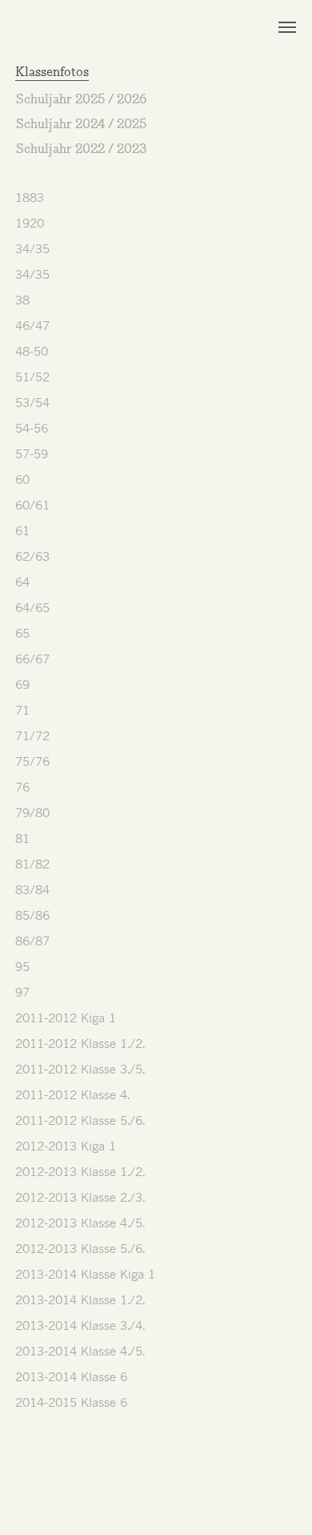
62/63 (32, 556)
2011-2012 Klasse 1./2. (80, 1043)
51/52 (32, 376)
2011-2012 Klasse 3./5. (80, 1069)
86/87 (32, 940)
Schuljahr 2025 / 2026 (81, 100)
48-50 (31, 351)
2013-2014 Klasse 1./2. (80, 1299)
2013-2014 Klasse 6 (71, 1376)
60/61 (32, 505)
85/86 (32, 915)
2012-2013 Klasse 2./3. (80, 1197)
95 (22, 966)
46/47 (32, 325)
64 (22, 581)
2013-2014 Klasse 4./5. (80, 1351)
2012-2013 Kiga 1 (65, 1145)
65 (22, 633)
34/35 (32, 248)
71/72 (32, 735)
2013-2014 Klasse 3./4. (80, 1325)
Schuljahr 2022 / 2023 (81, 150)
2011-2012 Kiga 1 (65, 1017)
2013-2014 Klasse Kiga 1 (85, 1274)
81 (22, 838)
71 (22, 710)
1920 (29, 223)
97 (22, 992)
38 (22, 299)
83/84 (32, 889)
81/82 (32, 863)
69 (22, 684)
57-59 (31, 453)
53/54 (32, 402)
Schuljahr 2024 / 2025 (81, 125)
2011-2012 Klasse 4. (72, 1094)
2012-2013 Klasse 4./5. (80, 1222)
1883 (29, 197)
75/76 (32, 761)
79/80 (32, 812)
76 (22, 787)
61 (22, 530)
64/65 (32, 607)
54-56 (31, 428)
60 (22, 479)
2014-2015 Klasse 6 (71, 1402)
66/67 (32, 658)
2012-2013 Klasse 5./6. (80, 1248)
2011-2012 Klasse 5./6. (80, 1120)
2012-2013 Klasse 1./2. (80, 1171)
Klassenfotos (52, 73)
